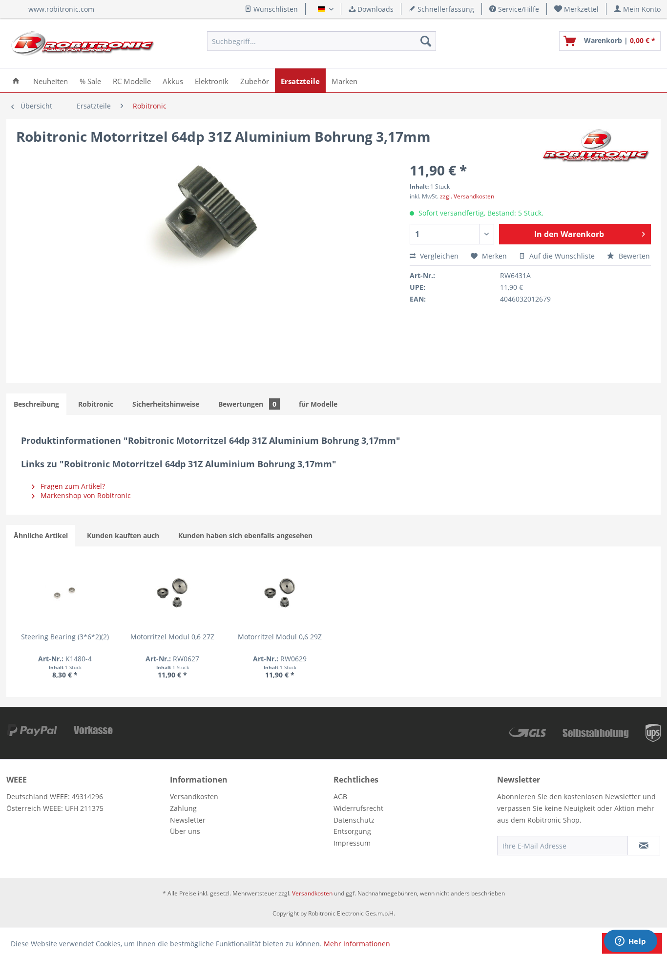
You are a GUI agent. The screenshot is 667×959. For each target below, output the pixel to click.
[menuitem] (576, 9)
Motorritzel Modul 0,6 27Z (172, 636)
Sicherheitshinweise (165, 404)
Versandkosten (194, 796)
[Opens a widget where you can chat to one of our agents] (630, 942)
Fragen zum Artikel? (72, 486)
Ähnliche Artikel (41, 535)
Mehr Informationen (357, 943)
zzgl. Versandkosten (467, 196)
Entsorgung (352, 831)
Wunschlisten (274, 9)
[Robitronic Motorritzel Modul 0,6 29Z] (279, 593)
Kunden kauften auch (123, 535)
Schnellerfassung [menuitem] (445, 9)
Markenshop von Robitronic (85, 495)
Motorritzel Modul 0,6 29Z (280, 636)
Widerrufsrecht (358, 808)
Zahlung (183, 808)
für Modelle (318, 404)
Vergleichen (438, 256)
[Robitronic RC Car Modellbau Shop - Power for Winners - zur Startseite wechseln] (82, 43)
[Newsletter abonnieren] (643, 845)
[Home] (15, 80)
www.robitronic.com (61, 9)
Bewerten (633, 256)
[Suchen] (426, 41)
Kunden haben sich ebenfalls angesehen (245, 535)
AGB (340, 796)
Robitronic (95, 404)
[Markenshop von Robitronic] (596, 146)
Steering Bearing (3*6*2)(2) (65, 636)
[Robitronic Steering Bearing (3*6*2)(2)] (65, 593)
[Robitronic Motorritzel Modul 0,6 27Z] (172, 593)
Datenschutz (354, 820)
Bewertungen (247, 404)
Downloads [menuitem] (374, 9)
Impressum (352, 843)
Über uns (185, 831)
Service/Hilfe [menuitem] (517, 9)
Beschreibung (36, 404)
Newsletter (188, 820)
